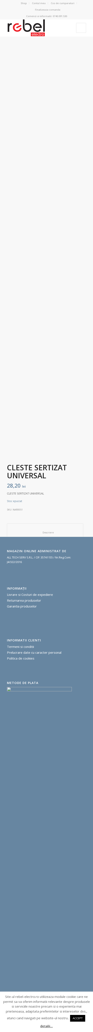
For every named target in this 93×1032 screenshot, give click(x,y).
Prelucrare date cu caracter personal (34, 652)
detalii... (46, 1026)
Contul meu (39, 3)
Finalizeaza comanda (47, 9)
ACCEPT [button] (78, 1018)
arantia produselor (23, 606)
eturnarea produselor (25, 600)
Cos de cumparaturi (62, 3)
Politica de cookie (20, 658)
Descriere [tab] (45, 532)
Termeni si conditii (20, 646)
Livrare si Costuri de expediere (30, 594)
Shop (24, 3)
